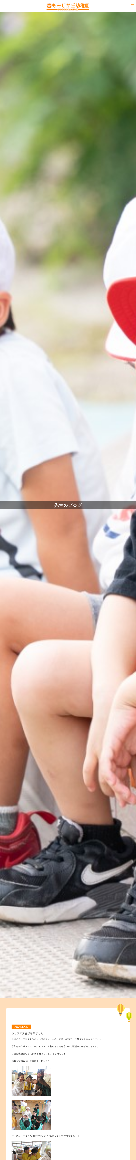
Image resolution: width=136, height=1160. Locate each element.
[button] (132, 5)
